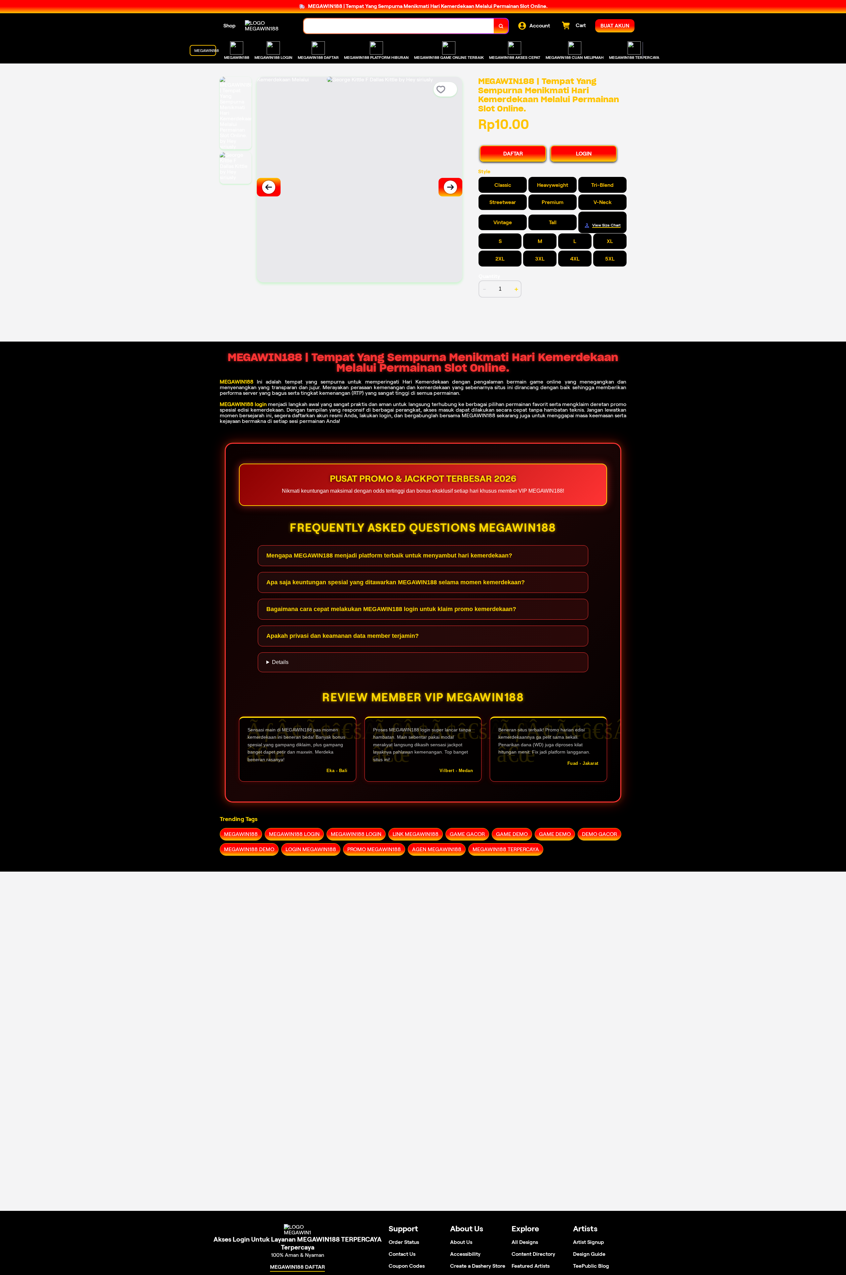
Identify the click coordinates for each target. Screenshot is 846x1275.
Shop (229, 25)
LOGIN (584, 153)
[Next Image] (450, 187)
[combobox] (399, 26)
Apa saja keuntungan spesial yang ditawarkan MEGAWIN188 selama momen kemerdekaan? (395, 582)
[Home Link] (267, 25)
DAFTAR (513, 153)
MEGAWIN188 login (243, 404)
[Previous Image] (269, 187)
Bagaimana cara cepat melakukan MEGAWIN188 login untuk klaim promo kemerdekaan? (391, 609)
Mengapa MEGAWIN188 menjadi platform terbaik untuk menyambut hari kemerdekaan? (389, 555)
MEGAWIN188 (236, 382)
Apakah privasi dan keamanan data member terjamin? (342, 636)
